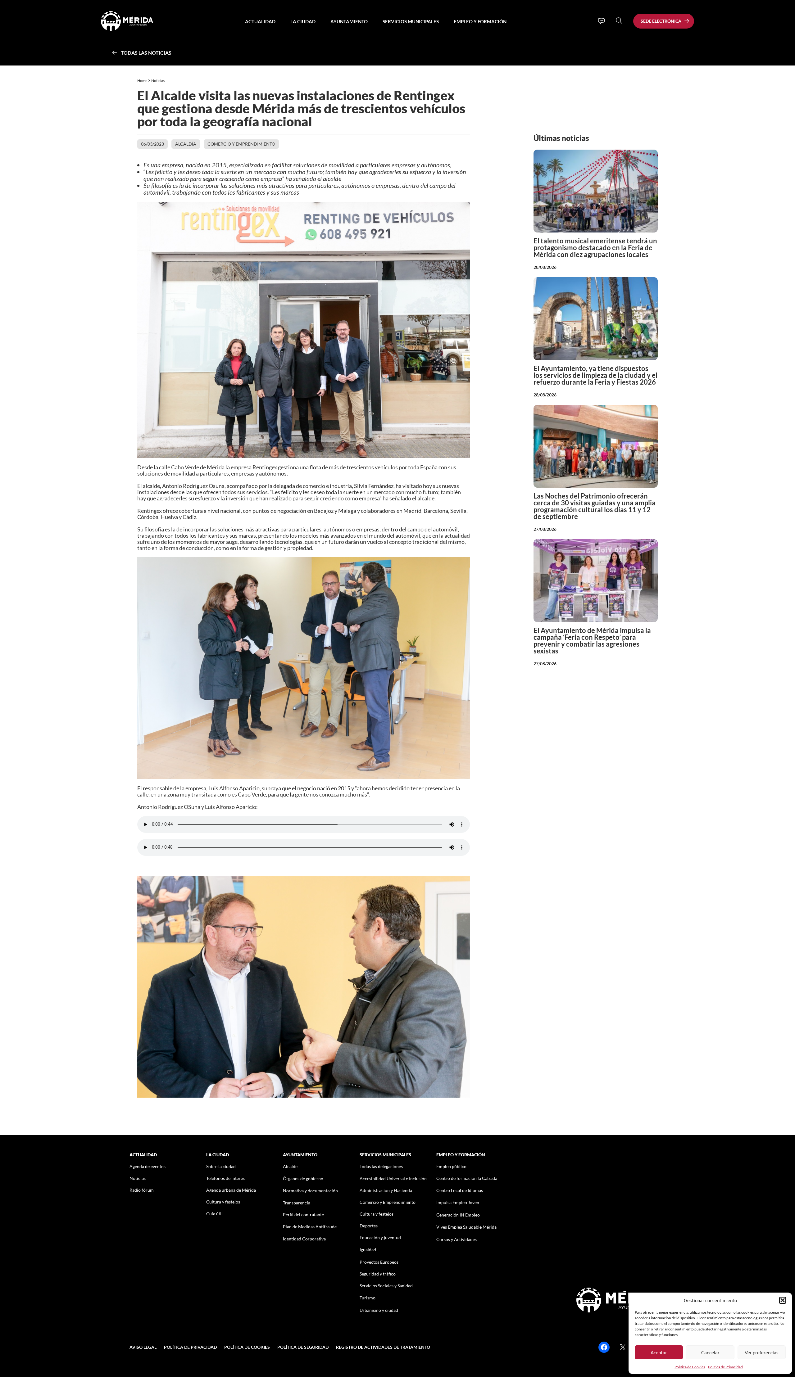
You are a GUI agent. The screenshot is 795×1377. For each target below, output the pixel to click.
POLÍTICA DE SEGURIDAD (303, 1347)
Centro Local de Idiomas (459, 1190)
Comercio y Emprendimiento (241, 144)
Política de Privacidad (725, 1367)
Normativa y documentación (310, 1190)
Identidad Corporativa (304, 1238)
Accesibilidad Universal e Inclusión (393, 1178)
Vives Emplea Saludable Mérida (466, 1227)
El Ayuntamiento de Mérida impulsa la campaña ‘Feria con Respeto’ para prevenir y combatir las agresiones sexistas (592, 640)
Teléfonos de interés (225, 1178)
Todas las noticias (146, 53)
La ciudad (303, 21)
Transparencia (296, 1202)
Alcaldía (185, 144)
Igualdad (368, 1249)
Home (142, 80)
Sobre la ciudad (221, 1166)
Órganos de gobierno (303, 1178)
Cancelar (710, 1352)
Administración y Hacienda (386, 1190)
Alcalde (290, 1166)
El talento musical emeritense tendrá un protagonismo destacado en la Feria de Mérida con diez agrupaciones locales (595, 248)
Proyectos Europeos (379, 1262)
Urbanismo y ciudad (379, 1310)
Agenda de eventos (147, 1166)
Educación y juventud (380, 1237)
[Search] (619, 20)
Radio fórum (141, 1190)
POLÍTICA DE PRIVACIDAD (190, 1347)
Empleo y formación (480, 21)
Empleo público (451, 1166)
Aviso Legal (143, 1347)
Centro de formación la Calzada (466, 1178)
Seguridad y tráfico (378, 1273)
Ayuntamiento (349, 21)
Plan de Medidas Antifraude (310, 1226)
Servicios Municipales (411, 21)
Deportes (369, 1225)
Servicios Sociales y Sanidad (386, 1285)
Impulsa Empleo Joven (457, 1202)
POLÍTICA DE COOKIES (247, 1347)
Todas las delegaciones (381, 1166)
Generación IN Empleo (458, 1214)
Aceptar (659, 1352)
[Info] (601, 21)
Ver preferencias (762, 1352)
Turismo (367, 1297)
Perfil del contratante (303, 1214)
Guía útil (214, 1213)
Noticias (158, 80)
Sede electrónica (661, 21)
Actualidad (260, 21)
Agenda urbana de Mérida (231, 1190)
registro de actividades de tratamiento (383, 1347)
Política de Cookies (690, 1367)
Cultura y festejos (223, 1201)
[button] (782, 1300)
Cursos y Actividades (456, 1239)
